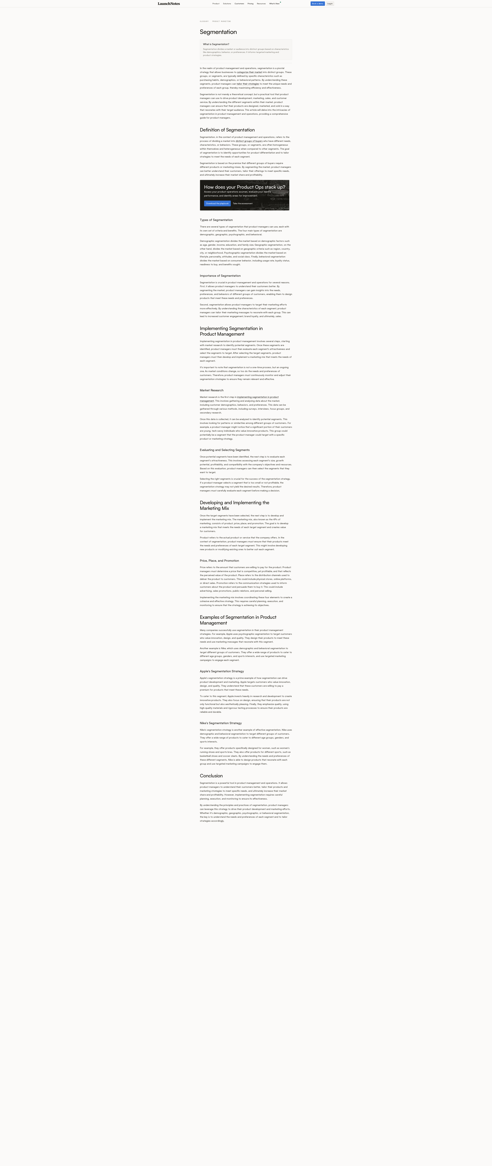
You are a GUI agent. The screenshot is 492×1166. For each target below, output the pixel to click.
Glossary (204, 21)
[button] (216, 4)
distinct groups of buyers (249, 141)
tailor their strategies (248, 83)
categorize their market (249, 72)
